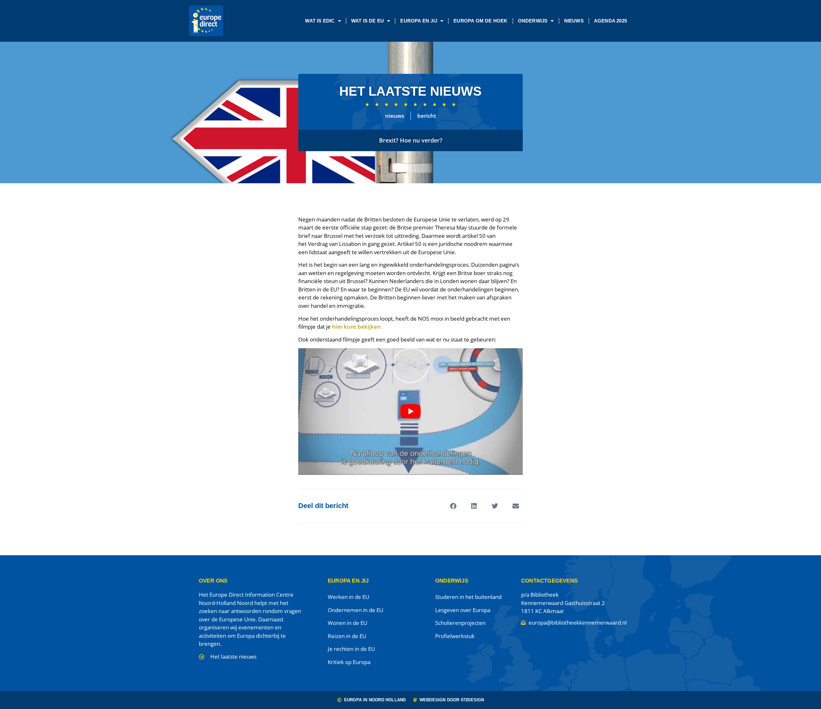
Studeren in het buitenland (468, 597)
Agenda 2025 (610, 20)
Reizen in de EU (347, 636)
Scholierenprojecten (460, 623)
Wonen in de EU (347, 623)
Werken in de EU (348, 597)
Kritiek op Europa (349, 662)
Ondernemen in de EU (355, 610)
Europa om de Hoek (480, 20)
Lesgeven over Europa (462, 610)
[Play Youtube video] (410, 411)
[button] (453, 506)
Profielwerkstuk (455, 636)
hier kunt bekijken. (356, 326)
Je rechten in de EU (351, 649)
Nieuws (574, 20)
